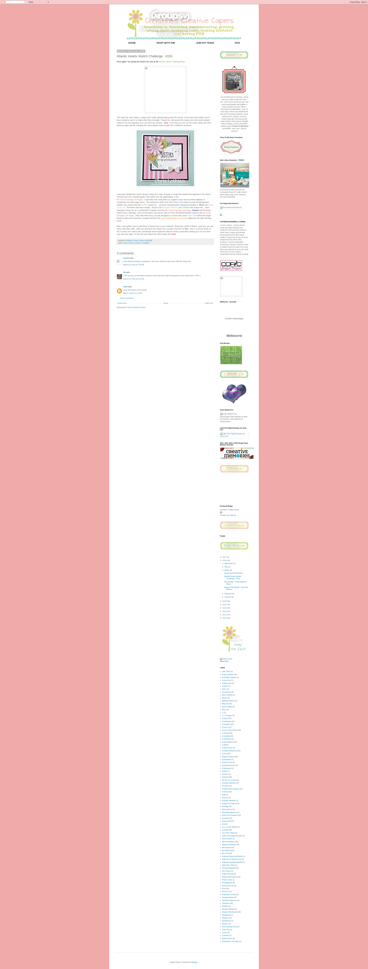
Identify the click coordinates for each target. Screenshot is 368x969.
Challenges (226, 721)
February (228, 594)
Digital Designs (228, 757)
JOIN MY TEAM (205, 43)
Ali (124, 272)
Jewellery (226, 818)
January (228, 597)
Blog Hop (225, 704)
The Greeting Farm (229, 927)
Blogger (194, 962)
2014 (225, 605)
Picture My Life (228, 886)
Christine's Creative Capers (229, 510)
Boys (224, 710)
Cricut (224, 754)
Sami (125, 287)
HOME (132, 43)
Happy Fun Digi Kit (229, 804)
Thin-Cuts (226, 930)
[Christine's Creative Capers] (221, 513)
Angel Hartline (227, 675)
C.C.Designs (227, 716)
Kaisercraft (226, 821)
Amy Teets (226, 672)
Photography (227, 883)
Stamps (225, 918)
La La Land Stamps (229, 827)
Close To (225, 727)
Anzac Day (226, 680)
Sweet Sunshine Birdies (233, 573)
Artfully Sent (226, 683)
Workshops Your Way (230, 941)
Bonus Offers (227, 707)
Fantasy (225, 774)
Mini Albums (227, 848)
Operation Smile (228, 865)
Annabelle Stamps (229, 677)
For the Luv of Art (228, 780)
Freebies (225, 786)
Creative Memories (229, 751)
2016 (225, 560)
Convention (226, 739)
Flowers (131, 243)
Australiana (226, 692)
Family (224, 771)
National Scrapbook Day (231, 859)
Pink (224, 889)
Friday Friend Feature (230, 789)
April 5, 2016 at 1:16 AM (132, 293)
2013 (225, 608)
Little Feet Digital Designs (232, 836)
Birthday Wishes (228, 701)
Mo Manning (227, 850)
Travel (224, 933)
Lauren (126, 258)
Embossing (226, 768)
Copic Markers (227, 742)
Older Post (209, 303)
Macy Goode (227, 839)
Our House (226, 871)
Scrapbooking (227, 897)
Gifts (224, 795)
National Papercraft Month (232, 856)
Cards (125, 243)
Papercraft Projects (229, 877)
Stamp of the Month (229, 912)
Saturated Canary (229, 894)
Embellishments (228, 765)
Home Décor (227, 809)
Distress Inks (227, 762)
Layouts (225, 830)
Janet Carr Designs (229, 815)
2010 (225, 618)
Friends (225, 792)
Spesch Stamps (228, 909)
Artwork (225, 686)
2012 (225, 611)
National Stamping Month (232, 862)
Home (165, 303)
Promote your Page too (228, 515)
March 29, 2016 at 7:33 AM (133, 265)
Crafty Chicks (227, 748)
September (229, 563)
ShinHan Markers (229, 900)
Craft (224, 745)
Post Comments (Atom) (136, 307)
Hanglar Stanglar (228, 801)
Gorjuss (225, 798)
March (227, 570)
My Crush (226, 853)
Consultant (226, 736)
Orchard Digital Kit (229, 868)
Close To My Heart (229, 730)
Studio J (225, 924)
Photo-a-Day (227, 880)
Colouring (226, 733)
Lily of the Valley (228, 833)
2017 (225, 557)
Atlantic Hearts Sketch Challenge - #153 (232, 577)
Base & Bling (227, 695)
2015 (225, 601)
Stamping (145, 243)
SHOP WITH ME (166, 43)
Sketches (138, 243)
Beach (224, 698)
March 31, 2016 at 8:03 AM (133, 279)
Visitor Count (224, 661)
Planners (225, 891)
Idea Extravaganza (229, 812)
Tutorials (225, 935)
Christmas (226, 724)
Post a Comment (126, 298)
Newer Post (121, 303)
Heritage (225, 806)
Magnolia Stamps (229, 845)
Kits (223, 824)
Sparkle (225, 906)
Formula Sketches (229, 783)
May (226, 567)
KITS (237, 43)
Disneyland (226, 760)
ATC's (224, 689)
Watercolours (227, 938)
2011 (225, 615)
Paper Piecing (227, 874)
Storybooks (226, 921)
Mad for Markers (228, 842)
